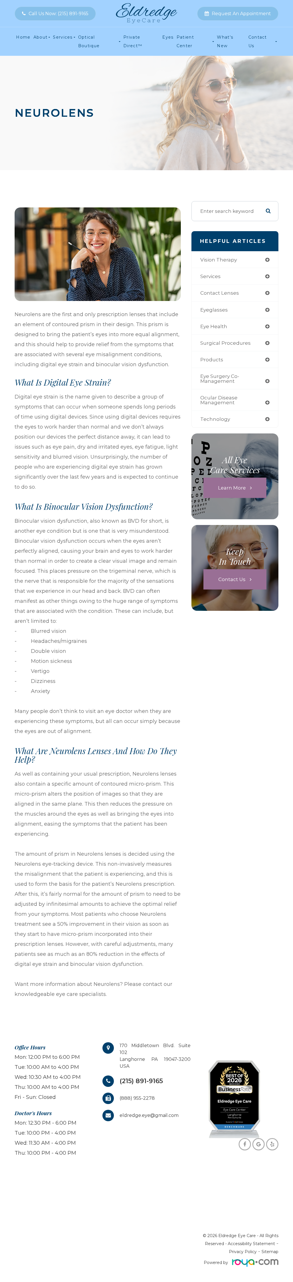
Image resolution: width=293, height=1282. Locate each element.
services (210, 276)
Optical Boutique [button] (89, 41)
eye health (213, 326)
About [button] (40, 37)
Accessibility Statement (251, 1243)
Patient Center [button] (185, 41)
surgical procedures (225, 343)
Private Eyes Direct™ (148, 41)
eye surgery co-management (219, 378)
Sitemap (270, 1251)
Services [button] (63, 37)
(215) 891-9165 (141, 1081)
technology (215, 419)
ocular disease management (218, 400)
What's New (225, 41)
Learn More (232, 487)
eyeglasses (214, 310)
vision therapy (218, 260)
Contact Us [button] (257, 41)
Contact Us (232, 579)
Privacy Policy (243, 1251)
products (211, 359)
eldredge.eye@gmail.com (149, 1115)
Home (23, 37)
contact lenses (219, 293)
